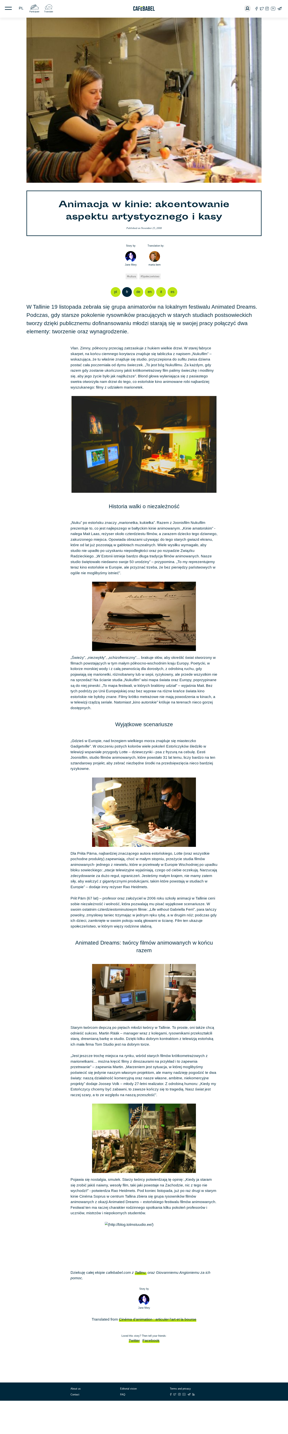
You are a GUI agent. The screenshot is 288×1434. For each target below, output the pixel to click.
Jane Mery (131, 264)
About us (76, 1388)
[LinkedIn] (193, 1394)
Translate (48, 11)
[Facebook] (256, 8)
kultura (132, 276)
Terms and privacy (180, 1388)
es (172, 292)
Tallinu (141, 1272)
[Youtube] (273, 8)
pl (21, 8)
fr (127, 292)
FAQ (122, 1394)
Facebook (150, 1340)
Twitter (134, 1340)
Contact (75, 1394)
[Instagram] (267, 8)
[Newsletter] (279, 8)
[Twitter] (262, 8)
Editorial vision (128, 1388)
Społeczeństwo (150, 276)
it (161, 292)
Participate (34, 11)
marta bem (155, 264)
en (150, 292)
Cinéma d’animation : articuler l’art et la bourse (157, 1319)
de (138, 292)
